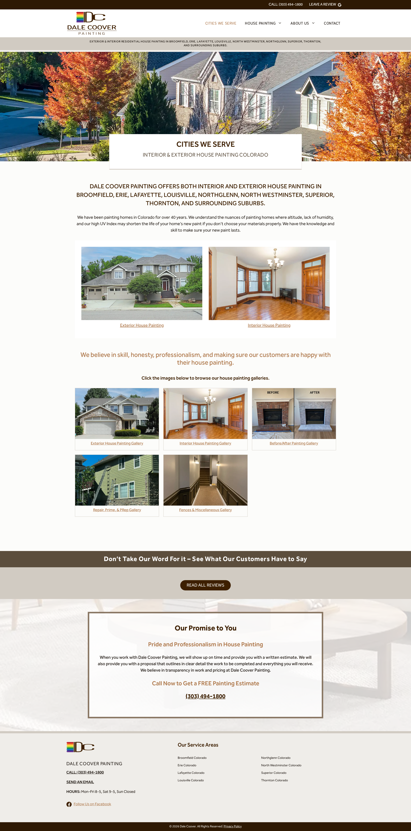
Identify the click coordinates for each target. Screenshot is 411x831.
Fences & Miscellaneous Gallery (205, 510)
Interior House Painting (269, 325)
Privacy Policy (233, 826)
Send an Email (80, 782)
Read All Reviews (206, 585)
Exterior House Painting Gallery (117, 443)
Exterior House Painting (142, 325)
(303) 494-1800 (205, 696)
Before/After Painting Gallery (294, 443)
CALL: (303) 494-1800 (85, 772)
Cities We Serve (221, 23)
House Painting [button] (260, 23)
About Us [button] (299, 23)
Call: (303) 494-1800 (286, 4)
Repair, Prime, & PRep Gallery (117, 510)
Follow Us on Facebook (92, 804)
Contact (332, 23)
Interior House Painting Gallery (205, 443)
